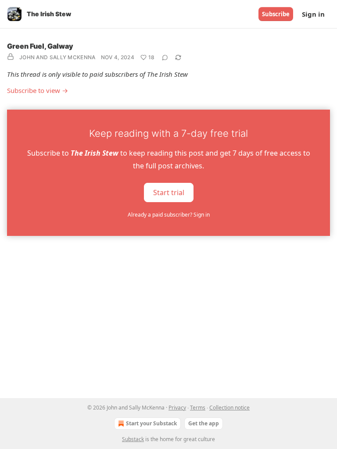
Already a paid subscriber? (169, 214)
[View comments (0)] (165, 57)
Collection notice (229, 407)
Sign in (313, 14)
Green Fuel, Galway (40, 46)
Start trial (168, 192)
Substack (133, 439)
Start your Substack (151, 423)
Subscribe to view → (37, 90)
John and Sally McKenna (57, 57)
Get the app (203, 423)
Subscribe (276, 14)
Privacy (177, 407)
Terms (197, 407)
